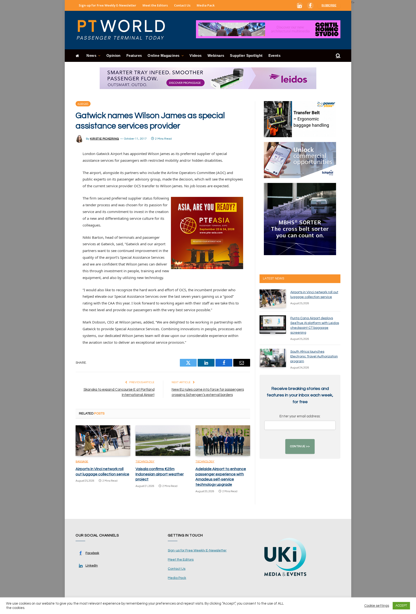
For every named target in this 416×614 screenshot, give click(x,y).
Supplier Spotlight (246, 55)
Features (134, 55)
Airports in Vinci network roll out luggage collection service (102, 471)
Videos (195, 55)
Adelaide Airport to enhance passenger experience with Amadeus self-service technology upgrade (220, 476)
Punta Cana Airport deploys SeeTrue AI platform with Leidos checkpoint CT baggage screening (314, 325)
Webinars (216, 55)
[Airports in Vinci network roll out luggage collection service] (103, 440)
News (91, 55)
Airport (83, 104)
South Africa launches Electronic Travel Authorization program (314, 356)
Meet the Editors (155, 5)
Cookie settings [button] (376, 606)
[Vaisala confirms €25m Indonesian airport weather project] (163, 440)
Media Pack (205, 5)
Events (274, 55)
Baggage (82, 461)
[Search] (337, 55)
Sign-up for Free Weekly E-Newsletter (107, 5)
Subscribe (329, 5)
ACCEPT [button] (401, 605)
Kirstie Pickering (104, 138)
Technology (145, 461)
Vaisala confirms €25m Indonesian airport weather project (160, 474)
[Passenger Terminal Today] (124, 30)
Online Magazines (163, 55)
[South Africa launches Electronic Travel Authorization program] (273, 358)
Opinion (113, 55)
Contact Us (182, 5)
